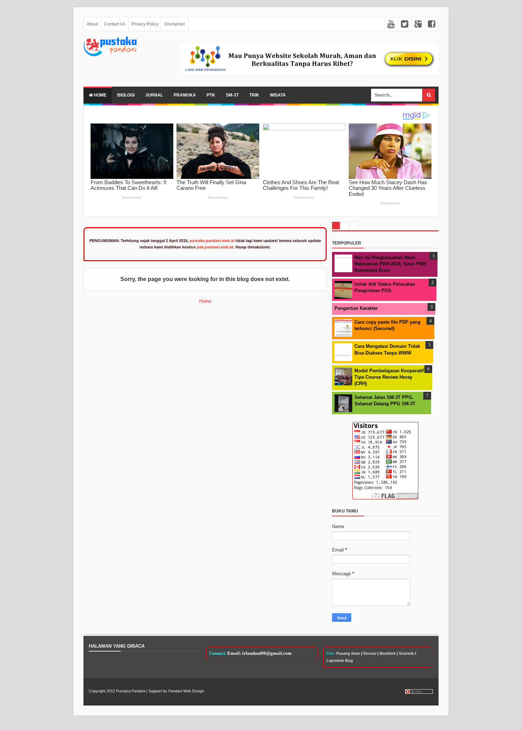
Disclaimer (174, 24)
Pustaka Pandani (130, 691)
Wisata (278, 95)
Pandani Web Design (186, 691)
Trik (254, 95)
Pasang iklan (348, 653)
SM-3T (232, 95)
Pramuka (185, 95)
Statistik (406, 653)
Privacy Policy (144, 24)
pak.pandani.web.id (215, 247)
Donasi (369, 653)
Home (100, 95)
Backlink (388, 653)
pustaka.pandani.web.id (212, 240)
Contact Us (114, 24)
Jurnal (154, 95)
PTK (211, 95)
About (92, 24)
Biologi (126, 95)
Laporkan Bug (339, 660)
